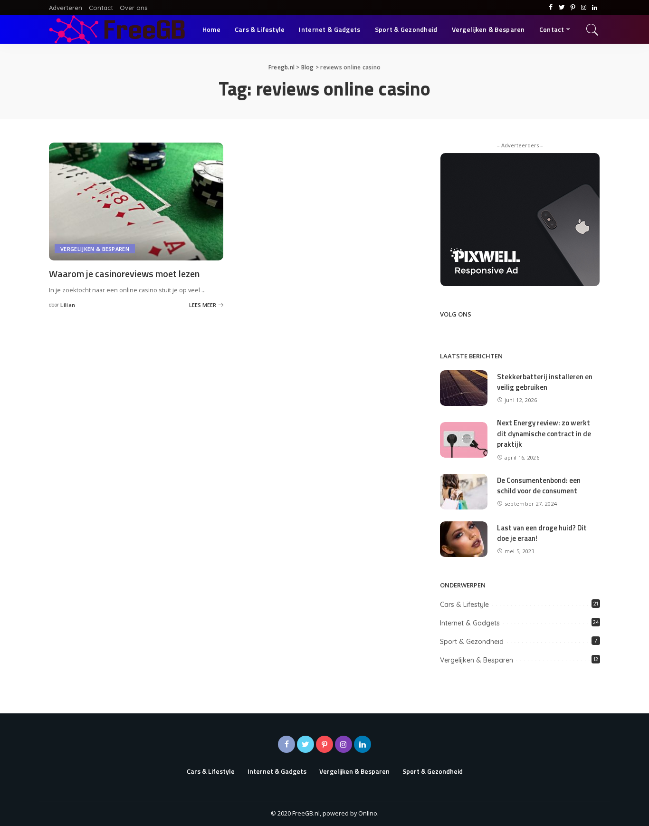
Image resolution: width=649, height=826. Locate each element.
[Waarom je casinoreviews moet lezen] (136, 200)
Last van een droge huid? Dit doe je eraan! (542, 533)
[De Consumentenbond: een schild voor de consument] (463, 491)
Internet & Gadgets (470, 623)
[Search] (592, 29)
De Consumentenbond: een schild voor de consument (539, 486)
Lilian (67, 304)
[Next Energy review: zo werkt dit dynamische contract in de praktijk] (463, 439)
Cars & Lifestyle (464, 604)
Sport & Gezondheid (472, 641)
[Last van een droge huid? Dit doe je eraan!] (463, 538)
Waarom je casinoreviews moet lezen (124, 273)
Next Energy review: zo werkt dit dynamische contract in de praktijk (544, 433)
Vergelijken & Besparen (94, 248)
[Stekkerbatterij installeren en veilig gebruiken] (463, 387)
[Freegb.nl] (117, 29)
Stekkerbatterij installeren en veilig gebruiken (544, 382)
